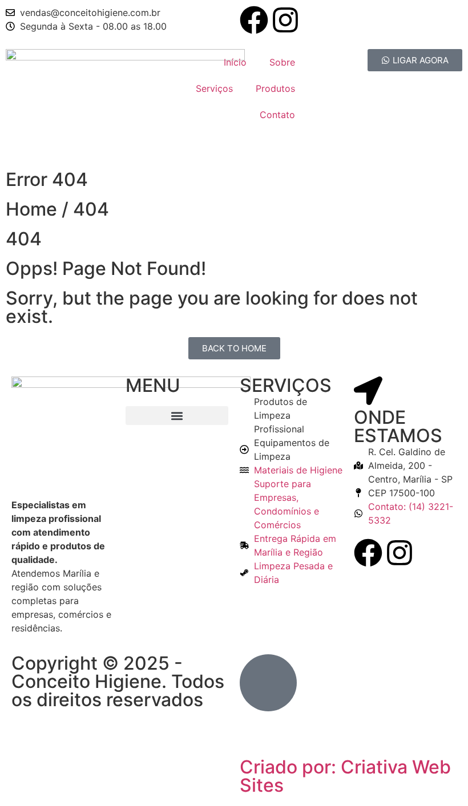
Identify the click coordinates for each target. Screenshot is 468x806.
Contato (277, 114)
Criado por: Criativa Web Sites (345, 776)
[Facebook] (254, 20)
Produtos (275, 88)
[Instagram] (285, 20)
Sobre (282, 62)
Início (235, 62)
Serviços (214, 88)
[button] (177, 415)
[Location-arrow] (368, 390)
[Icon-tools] (254, 740)
